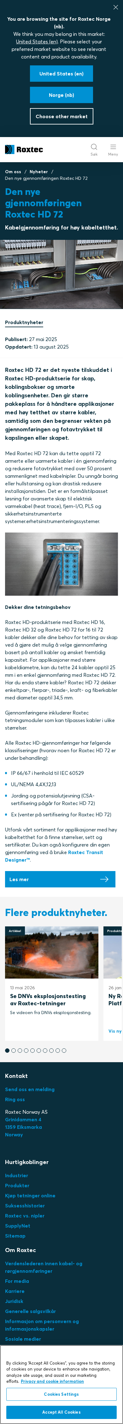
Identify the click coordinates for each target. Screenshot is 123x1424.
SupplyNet (17, 1226)
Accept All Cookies (61, 1412)
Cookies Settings (61, 1394)
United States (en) (37, 41)
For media (17, 1281)
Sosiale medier (23, 1339)
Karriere (15, 1291)
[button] (7, 1050)
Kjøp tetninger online (30, 1195)
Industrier (16, 1175)
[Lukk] (115, 7)
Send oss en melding (30, 1089)
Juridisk (14, 1301)
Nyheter (39, 171)
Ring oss (15, 1099)
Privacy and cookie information (52, 1381)
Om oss (13, 171)
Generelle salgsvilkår (30, 1311)
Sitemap (15, 1236)
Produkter (17, 1185)
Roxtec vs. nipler (24, 1215)
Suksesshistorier (25, 1205)
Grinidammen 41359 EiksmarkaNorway (23, 1127)
